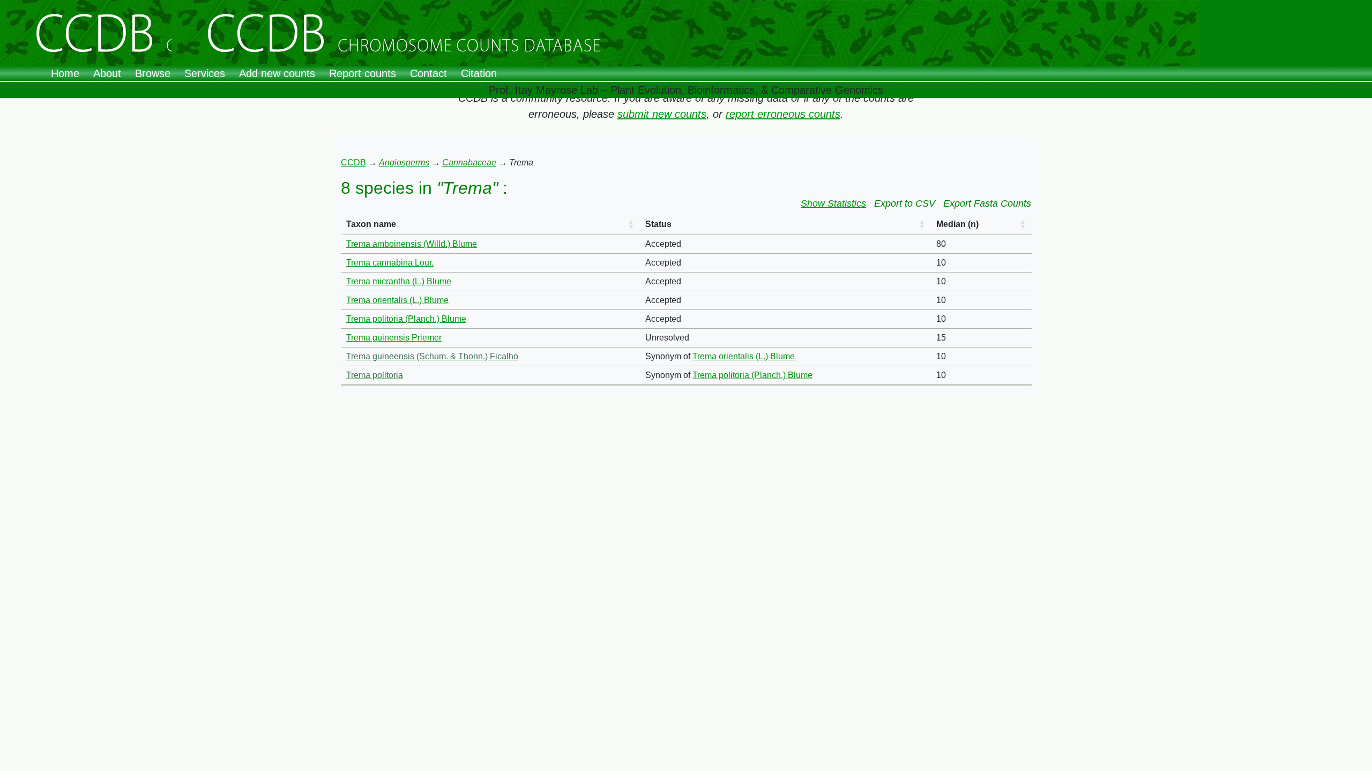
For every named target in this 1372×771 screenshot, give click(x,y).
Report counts (362, 73)
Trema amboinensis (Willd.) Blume (411, 243)
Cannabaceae (469, 162)
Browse (152, 73)
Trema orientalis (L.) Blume (397, 300)
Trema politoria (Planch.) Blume (406, 318)
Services (204, 73)
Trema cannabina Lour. (390, 262)
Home (65, 73)
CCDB (353, 162)
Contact (428, 73)
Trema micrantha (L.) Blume (398, 281)
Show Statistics (833, 203)
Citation (479, 73)
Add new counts (277, 73)
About (107, 73)
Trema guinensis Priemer (394, 337)
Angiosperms (404, 162)
